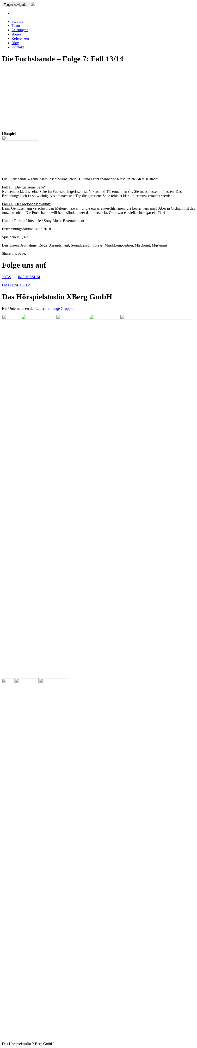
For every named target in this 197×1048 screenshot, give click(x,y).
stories (16, 34)
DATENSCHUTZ (16, 285)
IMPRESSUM (29, 277)
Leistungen (20, 30)
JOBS (6, 277)
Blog (15, 43)
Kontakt (18, 47)
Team (16, 26)
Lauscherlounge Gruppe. (54, 308)
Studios (17, 21)
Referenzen (20, 38)
